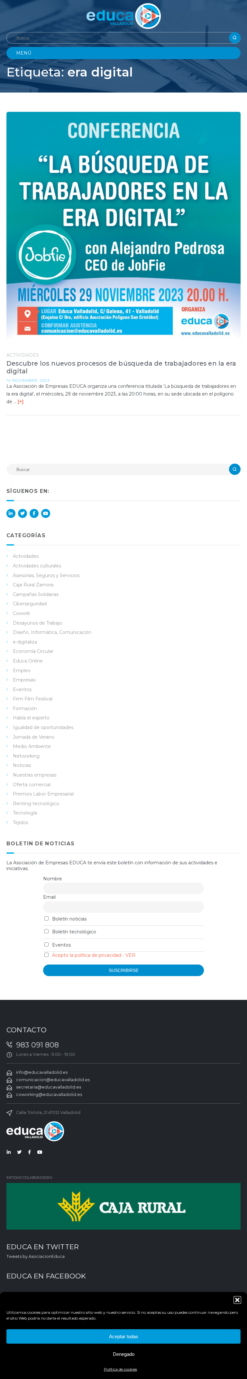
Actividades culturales (37, 566)
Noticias (22, 765)
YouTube (45, 513)
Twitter (22, 513)
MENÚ (23, 53)
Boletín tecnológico (73, 932)
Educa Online (28, 661)
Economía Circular (33, 651)
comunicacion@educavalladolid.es (53, 1079)
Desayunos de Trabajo (37, 623)
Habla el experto (31, 718)
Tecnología (25, 813)
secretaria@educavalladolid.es (48, 1087)
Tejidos (20, 822)
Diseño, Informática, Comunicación (52, 632)
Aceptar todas (123, 1336)
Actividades (22, 355)
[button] (237, 1300)
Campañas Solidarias (36, 594)
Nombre (52, 879)
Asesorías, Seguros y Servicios (46, 575)
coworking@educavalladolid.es (49, 1094)
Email (49, 897)
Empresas (24, 680)
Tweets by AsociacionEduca (35, 1256)
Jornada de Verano (33, 737)
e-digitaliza (25, 642)
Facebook (34, 513)
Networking (26, 756)
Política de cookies (120, 1369)
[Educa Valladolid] (124, 15)
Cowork (21, 613)
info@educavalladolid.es (42, 1072)
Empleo (22, 670)
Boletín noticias (69, 919)
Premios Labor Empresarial (43, 794)
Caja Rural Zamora (33, 585)
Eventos (22, 689)
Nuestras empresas (34, 775)
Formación (25, 708)
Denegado (123, 1354)
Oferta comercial (31, 784)
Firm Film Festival (32, 699)
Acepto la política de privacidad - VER (93, 955)
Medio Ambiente (32, 746)
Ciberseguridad (30, 604)
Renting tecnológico (36, 803)
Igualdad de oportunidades (43, 727)
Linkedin (10, 513)
